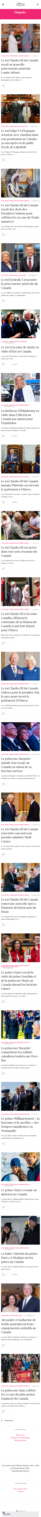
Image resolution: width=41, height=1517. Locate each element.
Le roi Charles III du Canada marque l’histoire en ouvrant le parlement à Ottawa (20, 485)
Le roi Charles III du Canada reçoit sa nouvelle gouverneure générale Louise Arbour (19, 66)
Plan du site (20, 1435)
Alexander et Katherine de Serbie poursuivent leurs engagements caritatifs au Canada (18, 1326)
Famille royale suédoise (18, 341)
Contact (20, 1491)
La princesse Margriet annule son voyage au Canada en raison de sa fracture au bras (16, 765)
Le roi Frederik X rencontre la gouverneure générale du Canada (19, 284)
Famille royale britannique (19, 56)
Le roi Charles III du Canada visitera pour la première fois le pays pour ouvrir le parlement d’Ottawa (20, 694)
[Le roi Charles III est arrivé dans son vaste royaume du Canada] (20, 525)
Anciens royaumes (15, 1315)
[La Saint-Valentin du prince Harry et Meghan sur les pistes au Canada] (20, 1230)
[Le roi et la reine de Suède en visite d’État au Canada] (20, 324)
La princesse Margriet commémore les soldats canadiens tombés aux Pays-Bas (20, 1054)
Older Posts (8, 1421)
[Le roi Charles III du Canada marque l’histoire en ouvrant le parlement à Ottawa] (20, 459)
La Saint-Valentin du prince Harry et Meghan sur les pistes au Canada (19, 1258)
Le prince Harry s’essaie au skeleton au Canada (19, 1192)
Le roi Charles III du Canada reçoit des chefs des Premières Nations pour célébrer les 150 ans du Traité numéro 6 (20, 213)
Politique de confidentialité (20, 1437)
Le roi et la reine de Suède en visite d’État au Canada (20, 349)
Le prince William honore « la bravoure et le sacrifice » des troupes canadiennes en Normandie (20, 1124)
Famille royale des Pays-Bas (19, 754)
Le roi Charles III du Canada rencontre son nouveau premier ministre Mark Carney (19, 835)
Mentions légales (20, 1440)
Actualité (4, 56)
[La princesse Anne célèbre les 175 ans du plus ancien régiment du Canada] (20, 1368)
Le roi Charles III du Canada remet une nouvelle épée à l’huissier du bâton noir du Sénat (19, 905)
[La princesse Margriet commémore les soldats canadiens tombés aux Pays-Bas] (20, 1024)
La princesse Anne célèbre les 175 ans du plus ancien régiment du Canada (18, 1394)
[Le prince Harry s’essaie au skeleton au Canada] (20, 1166)
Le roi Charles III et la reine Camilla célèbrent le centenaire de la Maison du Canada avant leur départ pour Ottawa (19, 622)
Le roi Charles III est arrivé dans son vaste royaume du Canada (19, 551)
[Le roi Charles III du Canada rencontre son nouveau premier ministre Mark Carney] (20, 807)
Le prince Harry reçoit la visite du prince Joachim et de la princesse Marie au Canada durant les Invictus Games (19, 980)
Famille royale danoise (17, 275)
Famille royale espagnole (18, 126)
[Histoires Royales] (20, 4)
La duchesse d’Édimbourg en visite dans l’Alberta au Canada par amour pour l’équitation (20, 417)
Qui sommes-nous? (20, 1488)
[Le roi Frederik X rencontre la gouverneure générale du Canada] (20, 257)
